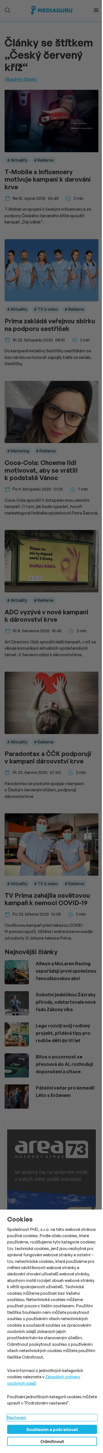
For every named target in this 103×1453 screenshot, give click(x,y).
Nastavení (16, 1417)
